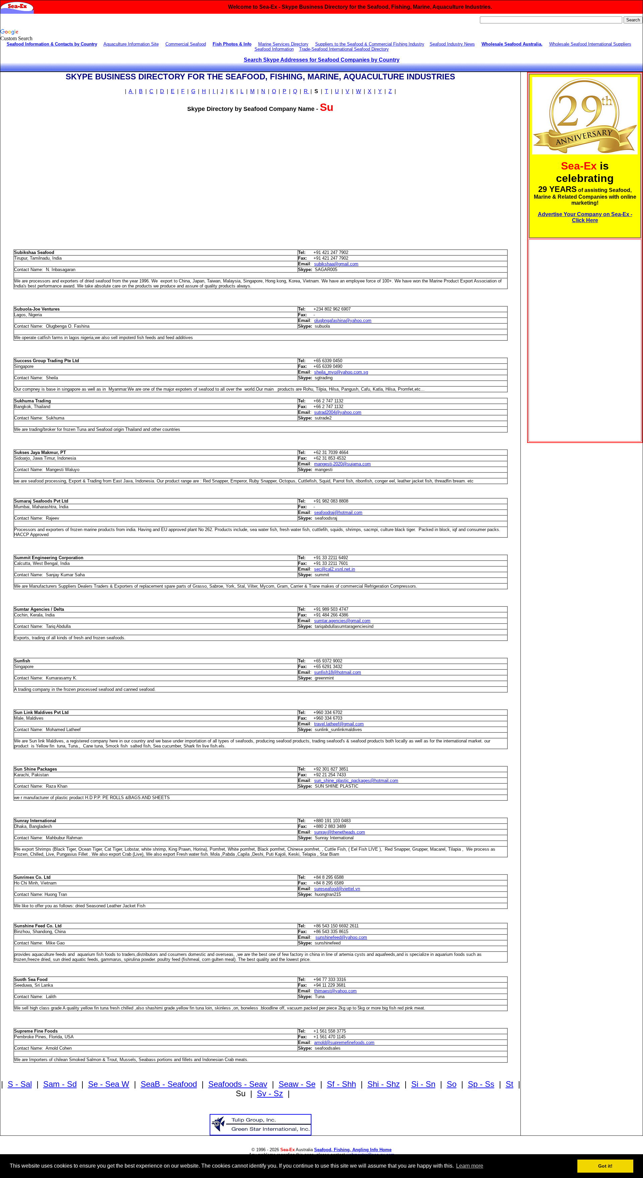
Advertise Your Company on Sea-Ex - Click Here (585, 217)
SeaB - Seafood (169, 1084)
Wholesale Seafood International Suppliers (590, 44)
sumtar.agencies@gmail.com (342, 620)
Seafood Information (274, 49)
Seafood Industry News (452, 44)
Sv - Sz (270, 1093)
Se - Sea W (108, 1084)
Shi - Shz (383, 1084)
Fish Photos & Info (232, 44)
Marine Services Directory (283, 44)
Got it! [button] (605, 1166)
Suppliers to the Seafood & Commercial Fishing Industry (369, 44)
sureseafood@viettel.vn (337, 888)
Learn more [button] (469, 1166)
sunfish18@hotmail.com (337, 672)
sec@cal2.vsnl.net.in (334, 569)
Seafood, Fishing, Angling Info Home (352, 1149)
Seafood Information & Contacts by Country (52, 44)
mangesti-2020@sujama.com (342, 463)
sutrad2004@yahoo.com (337, 412)
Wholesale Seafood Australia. (512, 44)
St (509, 1084)
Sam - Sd (60, 1084)
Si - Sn (423, 1084)
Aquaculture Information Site (131, 44)
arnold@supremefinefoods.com (344, 1042)
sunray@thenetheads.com (339, 832)
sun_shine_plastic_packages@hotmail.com (356, 780)
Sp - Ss (481, 1084)
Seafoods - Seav (237, 1084)
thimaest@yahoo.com (335, 990)
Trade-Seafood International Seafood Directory (344, 49)
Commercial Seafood (185, 44)
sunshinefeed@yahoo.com (341, 937)
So (451, 1084)
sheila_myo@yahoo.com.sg (341, 372)
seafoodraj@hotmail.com (338, 512)
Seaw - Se (297, 1084)
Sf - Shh (341, 1084)
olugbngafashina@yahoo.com (342, 320)
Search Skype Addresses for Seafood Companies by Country (322, 60)
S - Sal (20, 1084)
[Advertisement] (61, 184)
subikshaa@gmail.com (336, 263)
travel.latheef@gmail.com (339, 723)
